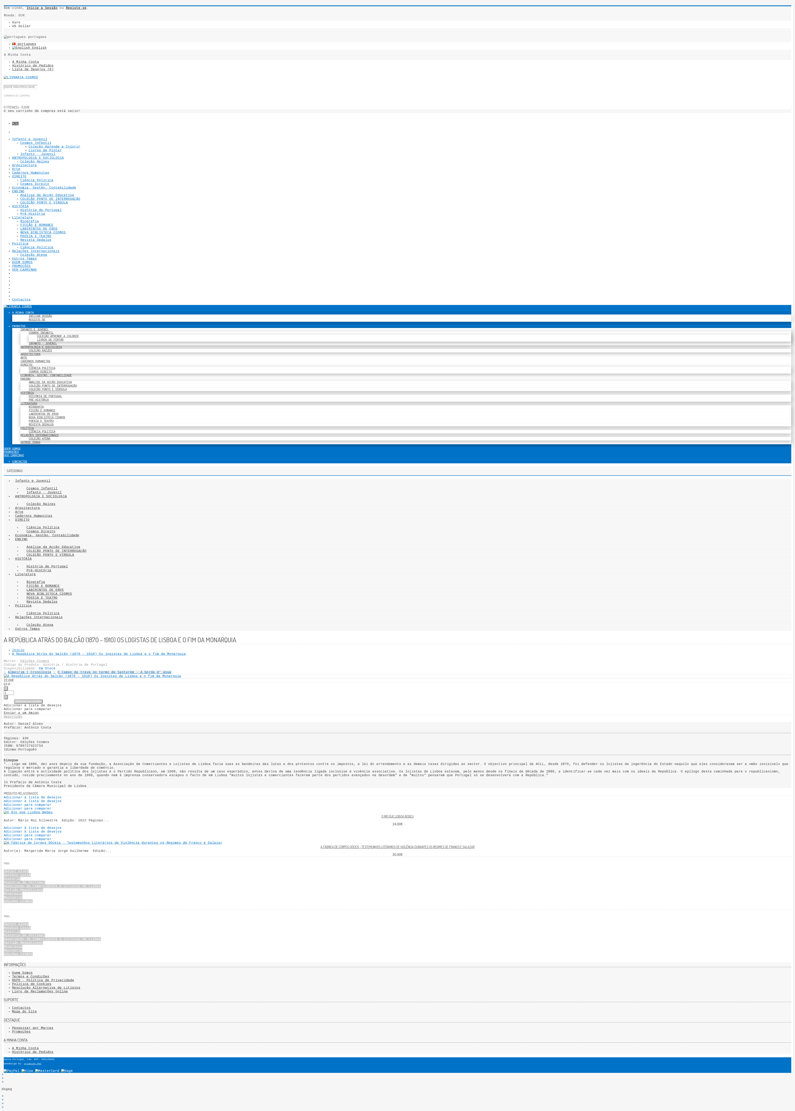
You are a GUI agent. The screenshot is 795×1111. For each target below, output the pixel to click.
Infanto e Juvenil (29, 139)
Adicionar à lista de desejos (33, 705)
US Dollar (21, 26)
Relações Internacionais (36, 251)
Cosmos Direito (34, 184)
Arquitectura (24, 165)
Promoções (21, 1032)
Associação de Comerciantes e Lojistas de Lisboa (52, 886)
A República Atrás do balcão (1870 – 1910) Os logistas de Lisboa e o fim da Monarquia (99, 654)
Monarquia (13, 894)
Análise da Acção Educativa (47, 195)
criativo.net (32, 1063)
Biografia (29, 221)
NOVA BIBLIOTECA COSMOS (43, 232)
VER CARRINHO (24, 270)
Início (18, 650)
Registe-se (76, 8)
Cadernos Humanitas (30, 173)
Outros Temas (24, 259)
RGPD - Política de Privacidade (43, 980)
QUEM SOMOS (22, 262)
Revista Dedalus (35, 240)
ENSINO (18, 191)
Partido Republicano (23, 890)
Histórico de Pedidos (33, 66)
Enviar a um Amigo (21, 713)
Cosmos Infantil (35, 143)
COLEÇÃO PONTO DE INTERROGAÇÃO (50, 199)
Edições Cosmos (34, 661)
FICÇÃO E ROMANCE (36, 225)
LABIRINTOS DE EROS (39, 229)
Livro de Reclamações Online (40, 991)
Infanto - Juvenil (37, 154)
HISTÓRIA (20, 206)
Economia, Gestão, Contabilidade (44, 188)
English (38, 48)
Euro (16, 22)
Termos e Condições (30, 977)
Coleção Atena (33, 255)
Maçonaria (13, 897)
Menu (15, 123)
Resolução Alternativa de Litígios (46, 988)
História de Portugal (41, 210)
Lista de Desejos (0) (33, 69)
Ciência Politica (36, 247)
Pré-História (32, 214)
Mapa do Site (24, 1012)
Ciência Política (36, 180)
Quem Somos (22, 973)
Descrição (13, 717)
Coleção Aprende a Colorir (54, 147)
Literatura (22, 218)
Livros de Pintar (45, 150)
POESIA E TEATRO (35, 236)
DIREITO (19, 176)
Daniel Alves (16, 871)
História (12, 879)
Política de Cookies (31, 984)
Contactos (21, 300)
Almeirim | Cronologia (29, 672)
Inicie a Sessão (42, 8)
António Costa (17, 875)
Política (20, 244)
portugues (26, 44)
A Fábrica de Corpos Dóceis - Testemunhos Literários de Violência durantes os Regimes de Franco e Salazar (397, 847)
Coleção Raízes (34, 162)
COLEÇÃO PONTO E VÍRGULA (44, 203)
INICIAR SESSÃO (40, 316)
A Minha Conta (25, 62)
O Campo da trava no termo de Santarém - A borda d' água (114, 672)
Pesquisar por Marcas (32, 1028)
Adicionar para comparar (27, 709)
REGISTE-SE (37, 319)
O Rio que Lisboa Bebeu (398, 816)
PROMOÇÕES (21, 266)
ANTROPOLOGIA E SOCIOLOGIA (38, 158)
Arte (16, 169)
